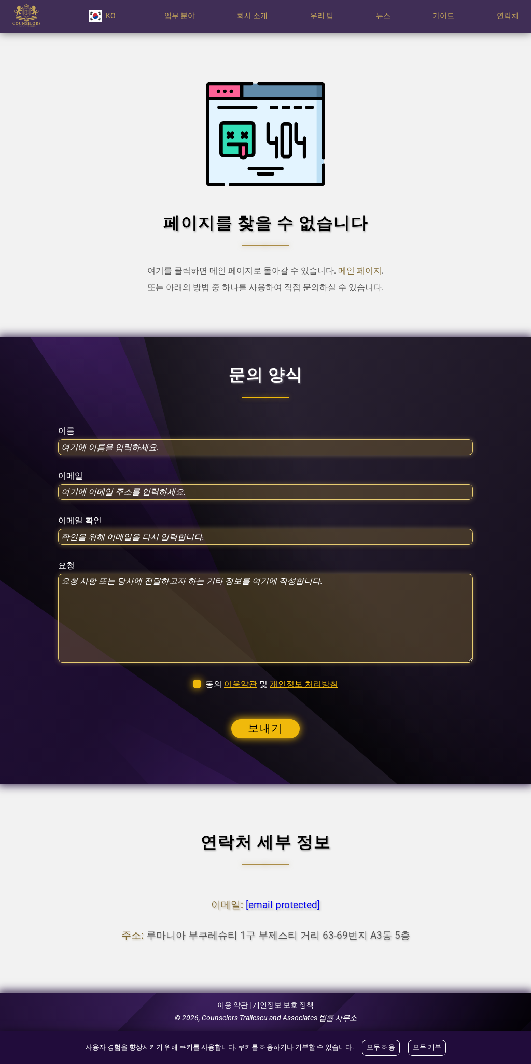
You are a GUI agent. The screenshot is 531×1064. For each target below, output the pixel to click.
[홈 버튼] (26, 16)
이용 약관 (232, 1005)
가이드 (443, 16)
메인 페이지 (360, 271)
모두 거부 (427, 1047)
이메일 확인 (80, 520)
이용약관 (240, 684)
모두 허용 (381, 1047)
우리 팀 (321, 16)
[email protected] (283, 905)
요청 (66, 566)
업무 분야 (179, 16)
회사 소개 (252, 16)
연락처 (508, 16)
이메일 (70, 476)
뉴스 (383, 16)
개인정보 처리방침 (304, 684)
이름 (66, 431)
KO (111, 15)
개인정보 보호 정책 (283, 1005)
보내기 (265, 728)
